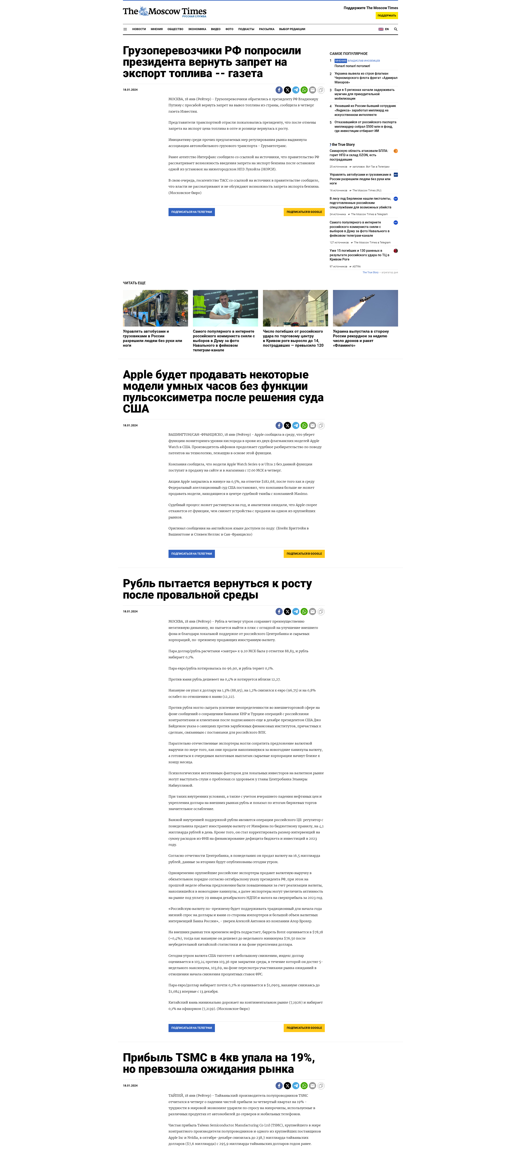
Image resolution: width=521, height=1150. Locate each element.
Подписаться (260, 599)
